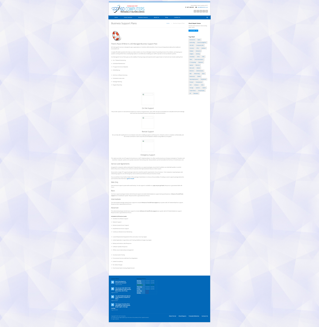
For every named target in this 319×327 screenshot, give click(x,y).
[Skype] (206, 11)
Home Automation (199, 59)
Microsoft (192, 68)
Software (196, 85)
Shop (166, 17)
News (203, 73)
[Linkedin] (201, 11)
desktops (204, 48)
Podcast (191, 82)
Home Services (128, 17)
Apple (199, 39)
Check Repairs (182, 316)
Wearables (196, 93)
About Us (156, 17)
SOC (191, 85)
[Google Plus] (203, 11)
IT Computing (193, 62)
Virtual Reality (201, 90)
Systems (198, 87)
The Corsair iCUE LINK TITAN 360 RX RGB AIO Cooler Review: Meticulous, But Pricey (123, 289)
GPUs (198, 56)
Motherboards (200, 70)
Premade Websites (194, 316)
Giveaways (192, 56)
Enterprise (198, 51)
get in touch (130, 178)
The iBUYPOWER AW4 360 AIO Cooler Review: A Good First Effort (123, 297)
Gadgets (191, 53)
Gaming (198, 53)
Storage (191, 87)
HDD (203, 56)
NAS (190, 73)
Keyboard (200, 62)
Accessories (192, 39)
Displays (191, 51)
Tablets (204, 87)
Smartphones (199, 82)
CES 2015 (192, 45)
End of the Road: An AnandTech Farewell (120, 282)
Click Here (192, 30)
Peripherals (203, 79)
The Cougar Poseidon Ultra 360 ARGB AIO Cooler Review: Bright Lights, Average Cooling (120, 306)
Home (116, 17)
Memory (198, 65)
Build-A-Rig (192, 42)
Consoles (192, 48)
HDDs (191, 59)
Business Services (143, 17)
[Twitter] (195, 11)
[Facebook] (198, 11)
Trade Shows (193, 90)
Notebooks (192, 76)
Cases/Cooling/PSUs (201, 42)
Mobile (198, 68)
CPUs (198, 48)
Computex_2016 (199, 45)
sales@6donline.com (202, 7)
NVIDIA (198, 76)
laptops (191, 65)
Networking (196, 73)
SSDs (202, 85)
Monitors (192, 70)
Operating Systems (194, 79)
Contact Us (177, 17)
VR (190, 93)
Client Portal (172, 316)
